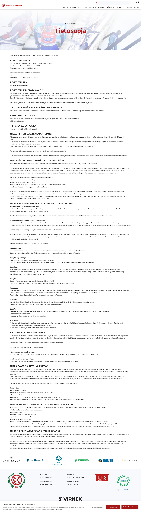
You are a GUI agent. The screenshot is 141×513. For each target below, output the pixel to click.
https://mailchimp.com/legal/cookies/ (44, 328)
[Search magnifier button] (97, 3)
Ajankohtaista (90, 7)
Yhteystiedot (72, 485)
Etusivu (67, 24)
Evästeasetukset (97, 507)
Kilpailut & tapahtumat (72, 7)
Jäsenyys (110, 7)
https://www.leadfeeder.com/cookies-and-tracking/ (28, 316)
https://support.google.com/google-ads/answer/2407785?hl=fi (54, 283)
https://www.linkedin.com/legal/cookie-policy (46, 304)
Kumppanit (120, 7)
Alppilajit (44, 475)
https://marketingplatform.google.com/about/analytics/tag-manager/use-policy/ (67, 262)
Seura (129, 7)
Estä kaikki (113, 507)
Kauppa (136, 7)
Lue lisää (59, 509)
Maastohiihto (46, 481)
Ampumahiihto (46, 478)
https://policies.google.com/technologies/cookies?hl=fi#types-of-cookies (55, 253)
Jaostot (101, 7)
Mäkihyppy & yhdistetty (49, 485)
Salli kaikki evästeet (130, 507)
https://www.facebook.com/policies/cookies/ (46, 295)
